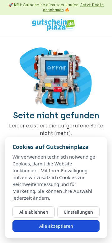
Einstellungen (78, 212)
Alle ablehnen (33, 212)
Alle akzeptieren (56, 226)
